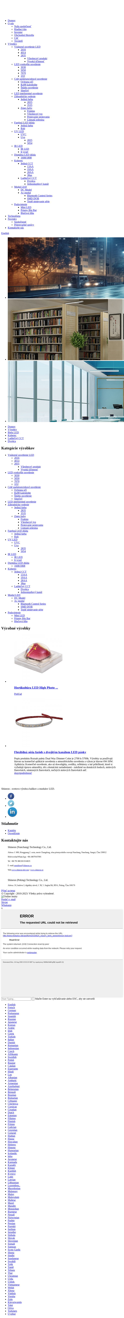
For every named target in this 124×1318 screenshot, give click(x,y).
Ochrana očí (27, 81)
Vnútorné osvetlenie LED (27, 46)
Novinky (12, 219)
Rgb (23, 128)
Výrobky (12, 43)
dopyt (17, 773)
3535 (29, 105)
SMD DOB (33, 198)
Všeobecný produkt (37, 58)
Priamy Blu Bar (29, 210)
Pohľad (18, 694)
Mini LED (26, 207)
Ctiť (16, 38)
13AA (30, 166)
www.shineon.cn (36, 870)
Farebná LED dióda (24, 122)
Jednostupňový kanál (38, 184)
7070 (23, 73)
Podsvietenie (20, 204)
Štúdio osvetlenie (29, 87)
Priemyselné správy (24, 224)
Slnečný (25, 90)
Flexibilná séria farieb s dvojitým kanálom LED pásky (50, 752)
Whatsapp (6, 905)
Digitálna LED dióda (25, 154)
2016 (23, 49)
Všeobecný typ (34, 114)
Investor (18, 32)
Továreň (18, 41)
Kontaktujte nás (16, 227)
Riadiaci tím (20, 29)
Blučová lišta (27, 213)
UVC (23, 134)
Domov (12, 20)
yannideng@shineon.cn (23, 865)
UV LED (19, 131)
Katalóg (12, 830)
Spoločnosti (20, 221)
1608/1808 (26, 157)
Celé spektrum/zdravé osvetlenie (30, 78)
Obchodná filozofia (24, 35)
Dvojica (31, 181)
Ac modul (26, 192)
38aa (29, 175)
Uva (23, 137)
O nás (11, 23)
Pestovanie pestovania (38, 116)
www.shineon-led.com (20, 870)
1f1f (23, 76)
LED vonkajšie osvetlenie (27, 64)
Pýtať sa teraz (8, 890)
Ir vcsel (24, 151)
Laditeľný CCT (29, 178)
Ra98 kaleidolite (29, 84)
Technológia (14, 216)
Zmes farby (26, 108)
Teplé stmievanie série (38, 201)
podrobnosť (26, 773)
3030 (23, 67)
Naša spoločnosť (22, 26)
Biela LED (13, 432)
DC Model (26, 189)
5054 (29, 143)
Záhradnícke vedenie (25, 96)
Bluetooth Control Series (39, 195)
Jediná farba (27, 99)
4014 (23, 52)
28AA (30, 172)
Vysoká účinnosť (35, 61)
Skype (4, 902)
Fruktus (31, 111)
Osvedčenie (14, 833)
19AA (30, 169)
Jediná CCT (27, 163)
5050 (23, 70)
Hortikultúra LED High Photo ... (36, 687)
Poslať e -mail (8, 899)
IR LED (18, 146)
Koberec (18, 160)
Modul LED (20, 186)
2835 (23, 55)
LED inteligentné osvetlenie (28, 93)
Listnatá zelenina (35, 119)
